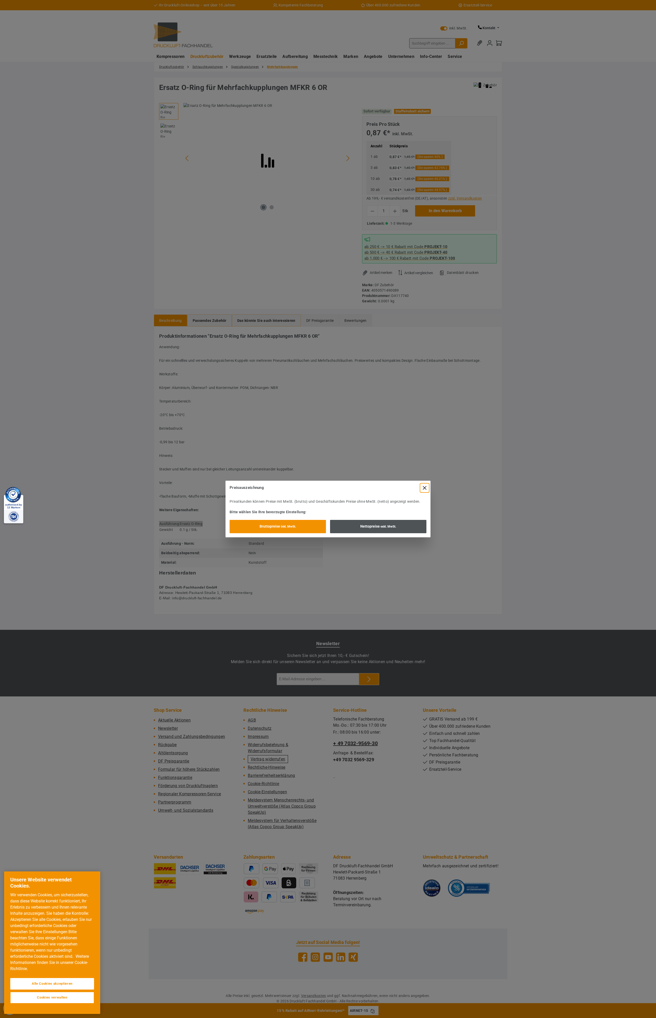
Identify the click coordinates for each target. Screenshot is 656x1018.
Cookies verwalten (52, 997)
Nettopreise (378, 526)
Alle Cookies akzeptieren (52, 983)
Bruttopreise (278, 526)
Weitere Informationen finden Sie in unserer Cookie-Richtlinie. (49, 962)
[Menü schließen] (424, 488)
